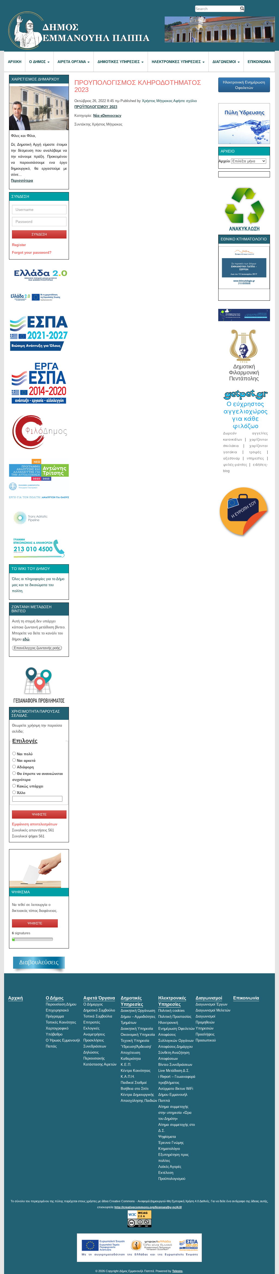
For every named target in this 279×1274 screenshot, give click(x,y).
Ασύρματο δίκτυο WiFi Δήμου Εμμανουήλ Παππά (175, 1095)
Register (19, 245)
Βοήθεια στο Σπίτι (134, 1089)
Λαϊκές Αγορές (169, 1167)
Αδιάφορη (25, 767)
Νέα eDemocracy (107, 116)
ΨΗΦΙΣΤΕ (39, 814)
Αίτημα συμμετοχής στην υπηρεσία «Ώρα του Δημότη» (175, 1113)
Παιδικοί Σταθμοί (134, 1083)
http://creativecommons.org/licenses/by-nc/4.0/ (148, 1207)
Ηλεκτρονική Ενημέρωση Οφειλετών (244, 85)
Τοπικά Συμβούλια (97, 1016)
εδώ (26, 639)
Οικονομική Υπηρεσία (138, 1035)
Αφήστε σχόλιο (185, 101)
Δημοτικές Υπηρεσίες (119, 62)
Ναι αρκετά (26, 761)
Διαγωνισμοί (225, 62)
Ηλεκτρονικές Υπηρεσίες (177, 62)
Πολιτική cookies (171, 1011)
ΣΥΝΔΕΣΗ (39, 234)
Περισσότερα (22, 180)
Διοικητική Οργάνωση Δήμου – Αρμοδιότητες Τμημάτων (138, 1017)
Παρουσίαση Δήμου (61, 1004)
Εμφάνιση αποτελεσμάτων (34, 824)
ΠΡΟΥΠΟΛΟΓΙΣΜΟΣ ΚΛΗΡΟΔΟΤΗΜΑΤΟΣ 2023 (137, 86)
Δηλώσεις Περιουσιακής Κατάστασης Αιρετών (100, 1058)
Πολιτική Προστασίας (174, 1017)
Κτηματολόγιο (169, 1149)
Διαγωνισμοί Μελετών (213, 1010)
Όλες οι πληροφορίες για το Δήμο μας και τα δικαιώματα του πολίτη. (38, 585)
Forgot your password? (31, 252)
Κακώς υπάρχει (30, 786)
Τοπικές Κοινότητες (61, 1022)
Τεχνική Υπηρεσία (135, 1041)
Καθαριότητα (131, 1059)
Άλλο (21, 793)
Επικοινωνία (259, 62)
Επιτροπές (91, 1022)
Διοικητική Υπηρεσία (137, 1029)
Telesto (177, 1271)
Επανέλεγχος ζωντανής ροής (37, 648)
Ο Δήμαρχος (93, 1004)
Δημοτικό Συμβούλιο (99, 1010)
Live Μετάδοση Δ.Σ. (174, 1071)
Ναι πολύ (25, 754)
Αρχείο (224, 161)
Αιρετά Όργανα (72, 62)
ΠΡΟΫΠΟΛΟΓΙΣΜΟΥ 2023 (95, 107)
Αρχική (14, 62)
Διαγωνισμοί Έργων (212, 1004)
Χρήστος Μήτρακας (157, 101)
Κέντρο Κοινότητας (135, 1071)
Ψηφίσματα (167, 1137)
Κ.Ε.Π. (126, 1065)
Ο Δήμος (38, 62)
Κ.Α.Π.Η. (128, 1077)
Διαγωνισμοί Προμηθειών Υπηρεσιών (205, 1022)
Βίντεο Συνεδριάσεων (175, 1065)
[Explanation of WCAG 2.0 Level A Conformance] (139, 1214)
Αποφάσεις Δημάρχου (175, 1047)
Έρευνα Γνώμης (171, 1143)
